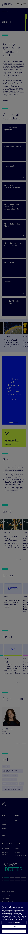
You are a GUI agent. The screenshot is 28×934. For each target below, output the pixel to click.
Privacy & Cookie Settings (14, 922)
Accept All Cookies (14, 931)
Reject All (14, 926)
